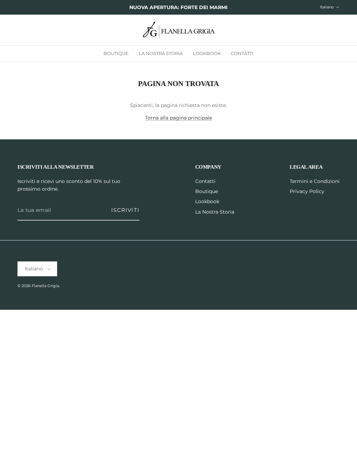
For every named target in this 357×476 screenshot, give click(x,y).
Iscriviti (125, 210)
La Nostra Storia (161, 53)
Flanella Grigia (45, 285)
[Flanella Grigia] (178, 30)
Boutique (116, 53)
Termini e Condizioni (315, 181)
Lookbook (207, 53)
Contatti (242, 53)
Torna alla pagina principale (178, 118)
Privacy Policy (307, 191)
